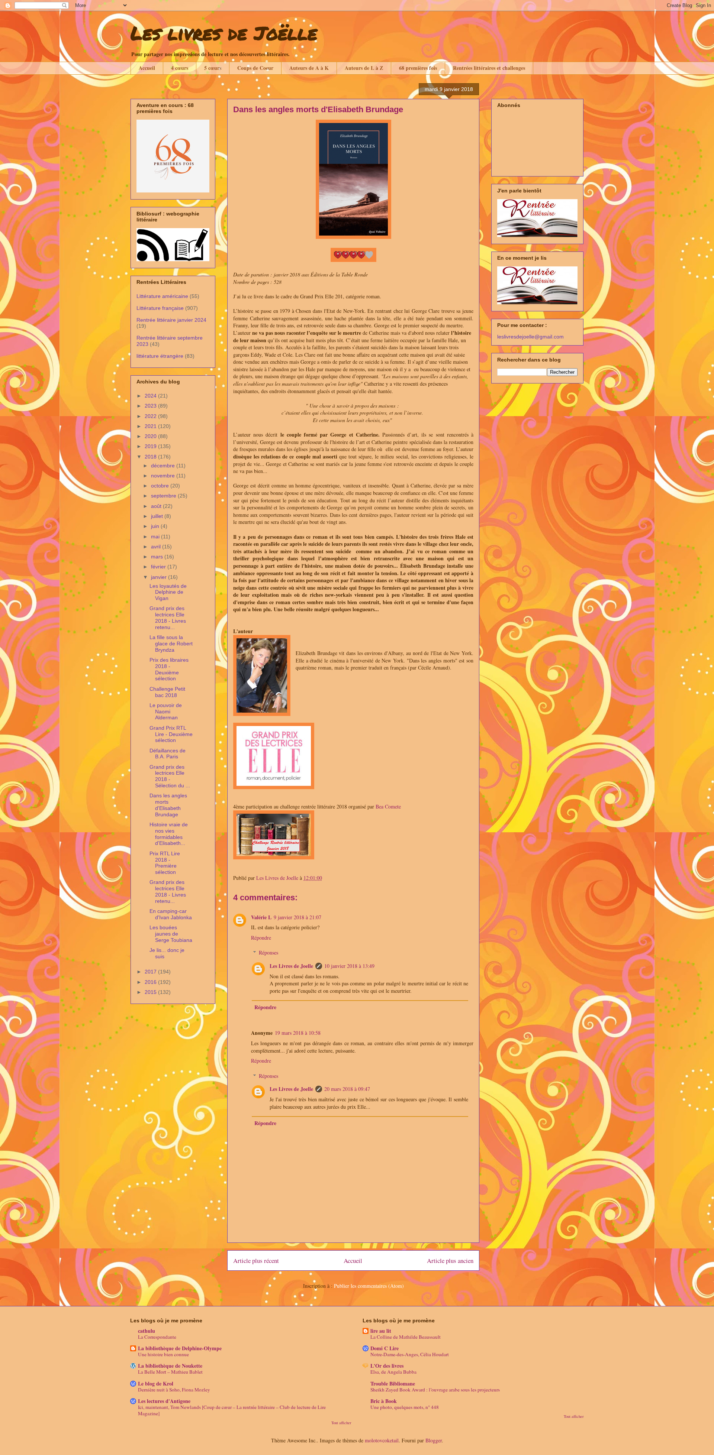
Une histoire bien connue (163, 1354)
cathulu (146, 1331)
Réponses (268, 952)
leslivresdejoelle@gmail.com (530, 337)
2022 (151, 416)
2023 (151, 406)
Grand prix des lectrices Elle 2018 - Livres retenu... (167, 617)
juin (156, 526)
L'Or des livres (386, 1366)
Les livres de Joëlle (224, 33)
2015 (151, 992)
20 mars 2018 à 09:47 (347, 1088)
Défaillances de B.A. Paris (167, 754)
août (157, 506)
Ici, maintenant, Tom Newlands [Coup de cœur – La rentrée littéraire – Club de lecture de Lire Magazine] (232, 1410)
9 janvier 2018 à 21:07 (297, 917)
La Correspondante (157, 1337)
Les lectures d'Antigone (164, 1401)
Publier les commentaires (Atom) (369, 1285)
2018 (151, 457)
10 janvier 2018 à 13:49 (349, 965)
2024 (151, 396)
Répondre (261, 937)
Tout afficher (341, 1422)
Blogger (433, 1440)
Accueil (147, 68)
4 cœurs (179, 68)
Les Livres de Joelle (291, 966)
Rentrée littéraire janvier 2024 (171, 320)
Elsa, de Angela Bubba (393, 1371)
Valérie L (261, 917)
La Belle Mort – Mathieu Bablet (170, 1371)
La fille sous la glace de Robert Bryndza (171, 643)
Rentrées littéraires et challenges (489, 68)
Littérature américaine (162, 296)
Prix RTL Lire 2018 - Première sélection (164, 862)
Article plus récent (256, 1260)
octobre (160, 486)
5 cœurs (212, 68)
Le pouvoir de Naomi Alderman (165, 711)
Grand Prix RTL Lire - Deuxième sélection (171, 734)
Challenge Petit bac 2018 (167, 692)
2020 (151, 436)
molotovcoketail (382, 1440)
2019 (151, 446)
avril (156, 547)
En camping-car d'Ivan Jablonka (170, 914)
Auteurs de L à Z (364, 68)
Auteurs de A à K (309, 68)
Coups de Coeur (255, 68)
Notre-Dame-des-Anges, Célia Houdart (409, 1354)
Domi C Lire (384, 1348)
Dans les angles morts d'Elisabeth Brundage (168, 805)
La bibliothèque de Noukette (170, 1366)
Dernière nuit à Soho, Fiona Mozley (174, 1389)
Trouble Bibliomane (392, 1383)
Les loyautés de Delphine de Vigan (168, 592)
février (159, 567)
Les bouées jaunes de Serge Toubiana (170, 933)
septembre (164, 496)
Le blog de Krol (155, 1383)
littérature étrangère (159, 356)
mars (157, 557)
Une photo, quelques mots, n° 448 (404, 1407)
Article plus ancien (450, 1260)
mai (156, 536)
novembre (163, 476)
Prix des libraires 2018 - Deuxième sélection (169, 669)
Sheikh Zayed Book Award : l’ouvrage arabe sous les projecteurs (435, 1389)
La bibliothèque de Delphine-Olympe (180, 1348)
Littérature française (160, 308)
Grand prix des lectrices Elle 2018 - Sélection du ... (169, 776)
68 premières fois (418, 68)
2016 (151, 982)
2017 (151, 972)
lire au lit (380, 1331)
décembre (163, 466)
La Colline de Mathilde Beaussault (405, 1337)
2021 (151, 426)
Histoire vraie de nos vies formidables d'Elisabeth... (168, 834)
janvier (159, 577)
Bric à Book (383, 1401)
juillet (157, 516)
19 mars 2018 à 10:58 (298, 1032)
